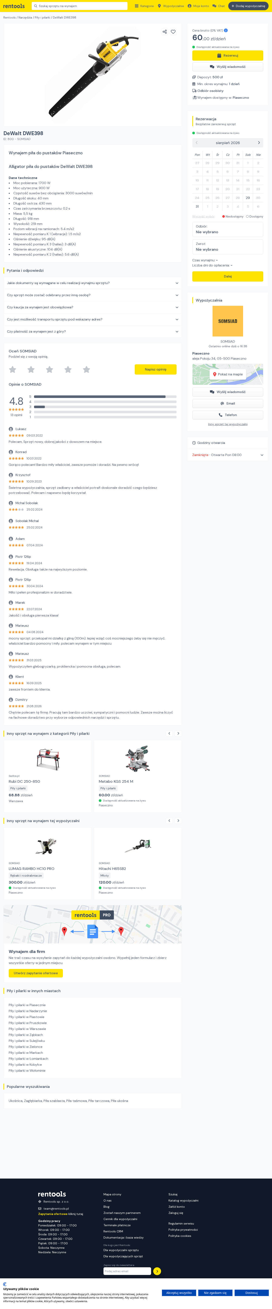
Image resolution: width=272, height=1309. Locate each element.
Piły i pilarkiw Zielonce (25, 1046)
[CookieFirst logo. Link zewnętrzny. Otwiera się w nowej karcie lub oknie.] (4, 1284)
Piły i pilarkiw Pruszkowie (28, 1023)
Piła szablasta (54, 1101)
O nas (107, 1200)
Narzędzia (25, 17)
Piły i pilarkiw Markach (26, 1052)
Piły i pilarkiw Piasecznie (27, 1005)
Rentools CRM (113, 1231)
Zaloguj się (176, 1213)
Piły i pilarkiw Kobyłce (25, 1064)
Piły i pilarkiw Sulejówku (27, 1041)
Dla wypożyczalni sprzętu (121, 1250)
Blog (106, 1207)
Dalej (228, 276)
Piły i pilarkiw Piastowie (26, 1017)
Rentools (9, 17)
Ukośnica (16, 1101)
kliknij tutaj (60, 1214)
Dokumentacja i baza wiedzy (123, 1237)
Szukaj (173, 1194)
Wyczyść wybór (203, 216)
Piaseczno (241, 97)
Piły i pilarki (42, 17)
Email (231, 403)
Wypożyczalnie (173, 6)
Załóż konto (177, 1207)
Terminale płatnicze (117, 1225)
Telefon (231, 415)
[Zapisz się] (157, 1271)
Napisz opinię (155, 369)
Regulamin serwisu (181, 1223)
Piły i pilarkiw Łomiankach (28, 1058)
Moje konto (201, 6)
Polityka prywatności (183, 1230)
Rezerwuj (231, 55)
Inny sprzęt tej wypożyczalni (228, 424)
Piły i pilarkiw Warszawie (27, 1029)
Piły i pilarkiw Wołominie (27, 1070)
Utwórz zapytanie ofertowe (36, 973)
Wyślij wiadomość (231, 66)
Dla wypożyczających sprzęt (123, 1256)
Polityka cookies (180, 1236)
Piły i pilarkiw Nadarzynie (28, 1011)
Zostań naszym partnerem (122, 1213)
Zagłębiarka (33, 1101)
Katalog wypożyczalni (183, 1200)
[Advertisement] (92, 1143)
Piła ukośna (119, 1101)
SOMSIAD (228, 341)
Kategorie (147, 6)
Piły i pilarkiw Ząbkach (26, 1035)
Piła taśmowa (76, 1101)
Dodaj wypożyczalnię (250, 6)
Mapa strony (112, 1194)
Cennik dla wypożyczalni (120, 1219)
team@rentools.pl (56, 1208)
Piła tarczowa (98, 1101)
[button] (227, 455)
